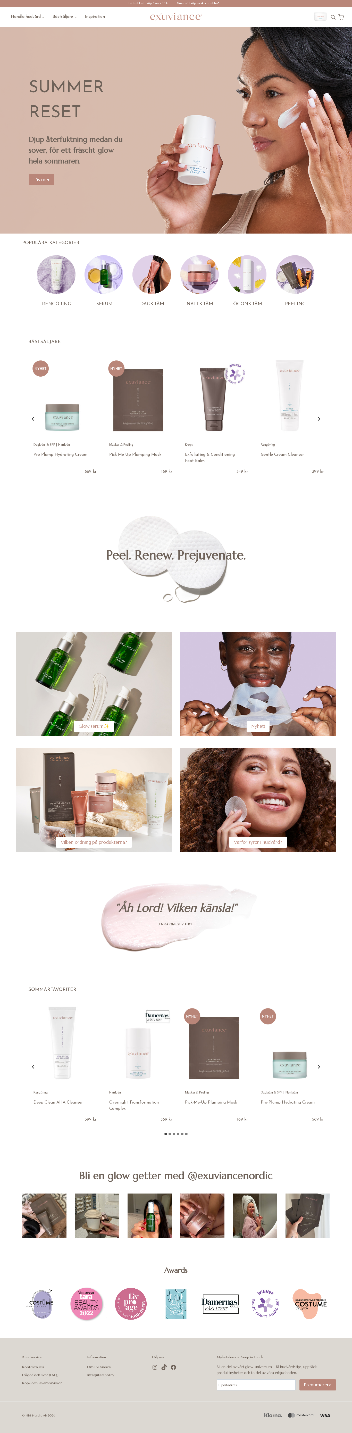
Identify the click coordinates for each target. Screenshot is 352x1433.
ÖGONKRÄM (247, 304)
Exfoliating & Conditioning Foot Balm (210, 458)
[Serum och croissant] (308, 1216)
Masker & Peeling (121, 444)
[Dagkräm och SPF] (152, 274)
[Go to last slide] (33, 419)
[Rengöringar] (56, 274)
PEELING (295, 304)
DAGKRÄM (152, 304)
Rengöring (268, 444)
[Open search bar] (333, 17)
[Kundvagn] (341, 17)
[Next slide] (319, 419)
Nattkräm (64, 444)
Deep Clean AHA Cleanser (58, 1102)
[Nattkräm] (200, 274)
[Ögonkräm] (247, 274)
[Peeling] (295, 274)
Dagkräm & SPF (44, 444)
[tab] (165, 1134)
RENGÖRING (56, 304)
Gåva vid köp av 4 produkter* (198, 3)
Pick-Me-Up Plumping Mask (135, 455)
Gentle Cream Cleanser (282, 455)
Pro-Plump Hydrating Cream (60, 455)
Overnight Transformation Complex (134, 1105)
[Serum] (104, 274)
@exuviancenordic (230, 1175)
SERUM (104, 304)
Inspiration (95, 17)
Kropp (189, 444)
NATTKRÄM (200, 304)
